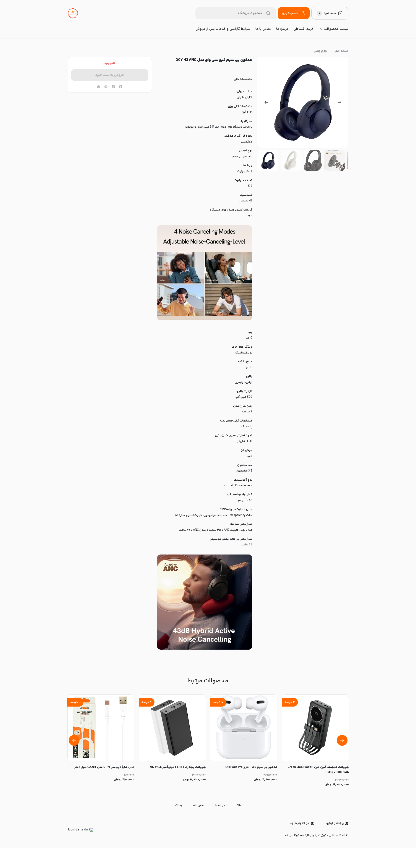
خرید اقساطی (303, 29)
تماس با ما (263, 29)
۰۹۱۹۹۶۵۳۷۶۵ (334, 823)
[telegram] (105, 87)
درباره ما (282, 29)
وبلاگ (178, 805)
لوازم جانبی (320, 51)
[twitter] (113, 87)
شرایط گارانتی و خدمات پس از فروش (222, 29)
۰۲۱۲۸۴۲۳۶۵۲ (299, 823)
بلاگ (238, 805)
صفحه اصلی (341, 51)
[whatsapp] (98, 87)
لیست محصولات (336, 29)
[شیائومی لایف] (73, 13)
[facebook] (120, 87)
